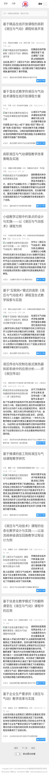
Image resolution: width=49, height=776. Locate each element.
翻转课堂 (24, 683)
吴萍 (14, 236)
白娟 (32, 383)
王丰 (9, 106)
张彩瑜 (20, 383)
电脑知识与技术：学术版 (35, 168)
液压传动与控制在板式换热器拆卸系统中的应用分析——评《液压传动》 (23, 368)
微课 (11, 515)
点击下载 (41, 81)
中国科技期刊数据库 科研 (36, 309)
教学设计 (36, 587)
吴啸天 (10, 550)
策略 (29, 206)
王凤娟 (10, 236)
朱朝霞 (15, 43)
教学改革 (24, 206)
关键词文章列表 (13, 14)
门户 (4, 14)
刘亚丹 (10, 383)
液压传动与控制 (15, 440)
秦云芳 (15, 309)
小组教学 (13, 280)
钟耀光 (10, 168)
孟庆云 (10, 708)
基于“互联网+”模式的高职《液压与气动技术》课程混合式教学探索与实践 (24, 295)
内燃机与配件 (23, 550)
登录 (6, 3)
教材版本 (24, 440)
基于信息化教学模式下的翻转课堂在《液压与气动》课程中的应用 (23, 605)
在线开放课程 (31, 143)
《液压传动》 (14, 443)
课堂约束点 (28, 280)
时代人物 (27, 43)
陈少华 (15, 383)
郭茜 (14, 168)
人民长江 (42, 383)
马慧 (25, 383)
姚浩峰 (19, 236)
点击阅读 (41, 739)
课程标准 (26, 77)
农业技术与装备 (22, 106)
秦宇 (19, 309)
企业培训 (13, 736)
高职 (11, 206)
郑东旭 (10, 43)
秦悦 (9, 468)
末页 (33, 748)
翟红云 (10, 309)
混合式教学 (14, 143)
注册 (13, 3)
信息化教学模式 (15, 683)
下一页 (24, 748)
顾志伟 (10, 620)
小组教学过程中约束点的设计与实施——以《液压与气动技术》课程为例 (23, 221)
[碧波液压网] (25, 7)
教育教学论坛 (23, 708)
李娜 (28, 383)
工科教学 (39, 440)
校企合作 (19, 736)
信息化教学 (22, 587)
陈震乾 (19, 168)
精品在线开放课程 (16, 77)
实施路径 (29, 587)
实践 (19, 353)
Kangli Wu (6, 772)
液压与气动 (33, 77)
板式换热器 (23, 443)
